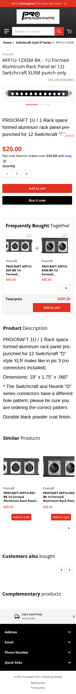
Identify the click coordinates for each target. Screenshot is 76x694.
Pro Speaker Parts (31, 676)
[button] (6, 31)
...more (68, 135)
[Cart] (69, 31)
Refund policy (38, 682)
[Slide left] (5, 93)
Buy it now (37, 200)
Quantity (8, 166)
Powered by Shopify (51, 676)
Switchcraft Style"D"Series (33, 42)
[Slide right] (70, 93)
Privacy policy (38, 687)
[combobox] (38, 31)
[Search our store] (59, 31)
